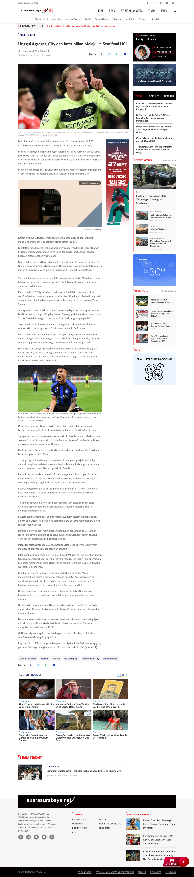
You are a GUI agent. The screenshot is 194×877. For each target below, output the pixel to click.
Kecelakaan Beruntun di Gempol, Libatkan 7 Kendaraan (160, 243)
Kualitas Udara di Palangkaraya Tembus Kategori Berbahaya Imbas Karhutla (80, 26)
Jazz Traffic (130, 19)
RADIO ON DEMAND (164, 52)
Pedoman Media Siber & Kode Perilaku (115, 872)
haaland (44, 658)
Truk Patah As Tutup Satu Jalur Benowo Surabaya (161, 216)
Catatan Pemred (73, 19)
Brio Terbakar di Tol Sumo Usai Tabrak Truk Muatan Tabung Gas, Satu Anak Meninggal (159, 855)
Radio (163, 11)
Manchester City (91, 658)
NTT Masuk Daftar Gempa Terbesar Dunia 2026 (161, 326)
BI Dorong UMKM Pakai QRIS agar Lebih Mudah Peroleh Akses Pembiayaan (153, 118)
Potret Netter (79, 828)
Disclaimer (155, 872)
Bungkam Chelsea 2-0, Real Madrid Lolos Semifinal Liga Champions (84, 770)
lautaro (56, 658)
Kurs (74, 832)
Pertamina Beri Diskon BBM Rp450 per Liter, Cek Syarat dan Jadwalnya (158, 839)
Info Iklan (170, 872)
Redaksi (155, 19)
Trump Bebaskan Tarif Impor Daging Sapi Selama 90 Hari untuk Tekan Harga (154, 149)
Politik (88, 19)
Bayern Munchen (28, 658)
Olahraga (116, 19)
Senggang (143, 19)
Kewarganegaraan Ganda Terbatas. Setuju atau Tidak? (162, 313)
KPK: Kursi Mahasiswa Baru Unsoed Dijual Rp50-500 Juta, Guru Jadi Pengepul (154, 106)
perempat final (110, 658)
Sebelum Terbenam (158, 229)
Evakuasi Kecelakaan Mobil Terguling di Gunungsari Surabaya (151, 199)
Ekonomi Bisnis (102, 19)
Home (100, 11)
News (112, 11)
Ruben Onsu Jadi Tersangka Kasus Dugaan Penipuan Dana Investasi (159, 824)
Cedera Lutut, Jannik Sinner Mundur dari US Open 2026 (154, 139)
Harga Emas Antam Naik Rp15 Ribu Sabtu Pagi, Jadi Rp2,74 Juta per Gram (153, 129)
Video (151, 11)
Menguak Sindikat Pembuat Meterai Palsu (161, 300)
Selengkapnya (169, 160)
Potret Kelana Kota (132, 11)
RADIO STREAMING (164, 47)
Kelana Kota (57, 19)
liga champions (71, 658)
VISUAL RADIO (162, 56)
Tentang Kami (41, 19)
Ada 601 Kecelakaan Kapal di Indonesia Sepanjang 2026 (160, 338)
